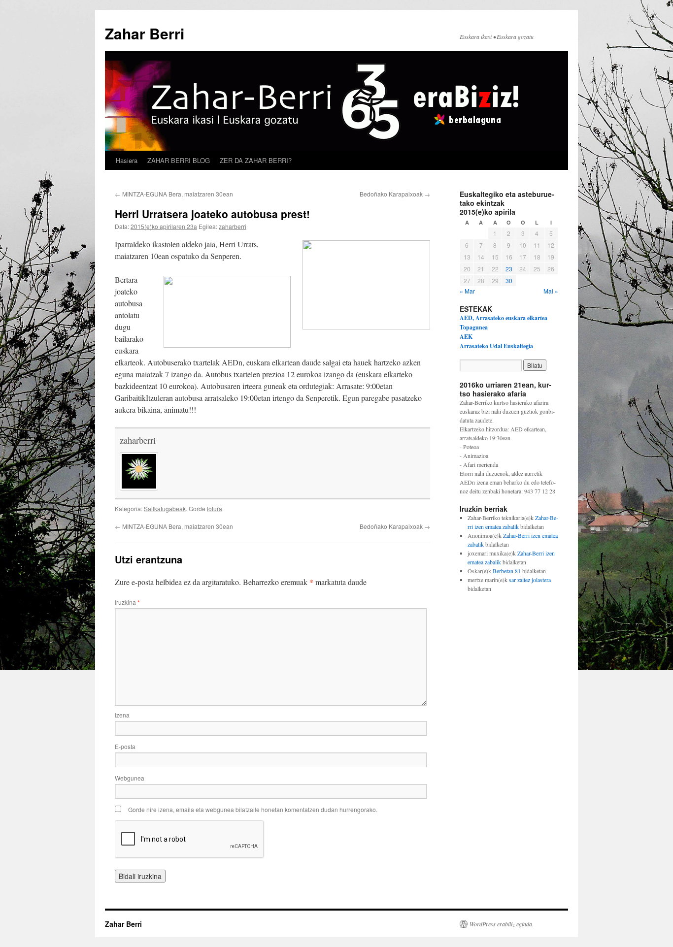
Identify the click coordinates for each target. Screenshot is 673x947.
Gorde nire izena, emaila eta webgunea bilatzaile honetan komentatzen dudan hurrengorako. (252, 809)
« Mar (467, 291)
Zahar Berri (144, 33)
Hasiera (126, 160)
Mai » (550, 291)
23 (508, 268)
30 (508, 280)
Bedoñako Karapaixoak (395, 194)
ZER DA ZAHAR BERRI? (256, 160)
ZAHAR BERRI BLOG (178, 160)
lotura (214, 508)
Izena (122, 715)
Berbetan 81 (507, 571)
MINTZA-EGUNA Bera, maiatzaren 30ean (174, 194)
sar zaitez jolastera (530, 580)
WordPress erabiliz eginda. (502, 924)
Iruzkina (127, 602)
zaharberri (232, 226)
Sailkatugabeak (165, 508)
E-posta (125, 746)
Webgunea (129, 778)
